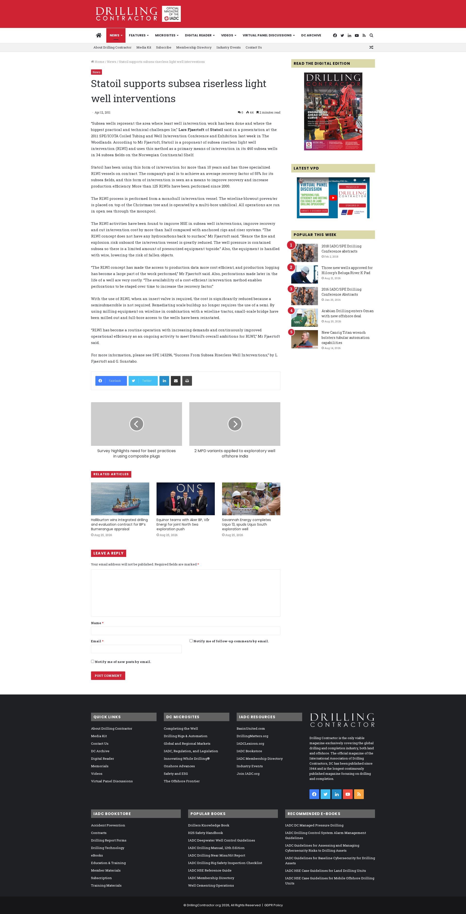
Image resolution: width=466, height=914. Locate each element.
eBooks (97, 855)
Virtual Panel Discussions (267, 35)
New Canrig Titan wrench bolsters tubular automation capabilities (346, 337)
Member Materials (106, 870)
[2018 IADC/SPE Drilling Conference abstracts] (304, 253)
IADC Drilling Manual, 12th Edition (216, 848)
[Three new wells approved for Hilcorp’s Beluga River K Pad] (304, 274)
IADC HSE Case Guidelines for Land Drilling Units (325, 870)
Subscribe (163, 47)
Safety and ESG (176, 773)
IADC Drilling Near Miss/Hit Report (216, 855)
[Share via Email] (176, 381)
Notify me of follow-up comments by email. (231, 641)
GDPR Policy (273, 905)
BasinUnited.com (251, 728)
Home (99, 61)
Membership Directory (194, 47)
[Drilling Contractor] (136, 14)
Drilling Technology (107, 848)
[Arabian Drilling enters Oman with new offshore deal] (304, 318)
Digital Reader (198, 35)
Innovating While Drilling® (187, 758)
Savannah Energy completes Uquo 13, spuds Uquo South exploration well (246, 524)
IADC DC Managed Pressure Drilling (314, 825)
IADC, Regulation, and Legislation (191, 751)
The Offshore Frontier (182, 781)
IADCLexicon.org (250, 743)
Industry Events (228, 47)
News (114, 35)
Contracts (99, 833)
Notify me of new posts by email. (123, 662)
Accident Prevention (108, 825)
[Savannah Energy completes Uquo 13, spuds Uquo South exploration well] (251, 498)
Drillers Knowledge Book (208, 825)
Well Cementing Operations (211, 885)
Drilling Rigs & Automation (186, 736)
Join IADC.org (248, 773)
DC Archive (311, 35)
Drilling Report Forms (108, 840)
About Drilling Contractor (112, 47)
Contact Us (254, 47)
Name (97, 623)
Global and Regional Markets (187, 743)
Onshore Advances (179, 766)
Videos (227, 35)
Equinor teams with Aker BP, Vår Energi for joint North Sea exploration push (183, 524)
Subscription (101, 878)
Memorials (99, 766)
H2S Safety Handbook (205, 833)
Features (137, 35)
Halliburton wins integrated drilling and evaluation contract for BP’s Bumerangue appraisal (119, 524)
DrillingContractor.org (204, 905)
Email (97, 641)
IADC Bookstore (249, 751)
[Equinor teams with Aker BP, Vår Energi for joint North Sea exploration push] (186, 498)
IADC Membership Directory (260, 758)
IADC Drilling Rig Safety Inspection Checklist (225, 863)
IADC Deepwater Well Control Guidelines (221, 840)
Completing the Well (181, 728)
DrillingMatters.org (252, 736)
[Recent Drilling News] (333, 149)
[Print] (187, 381)
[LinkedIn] (164, 381)
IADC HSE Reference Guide (210, 870)
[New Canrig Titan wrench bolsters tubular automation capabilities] (304, 339)
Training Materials (106, 885)
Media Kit (143, 47)
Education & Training (108, 863)
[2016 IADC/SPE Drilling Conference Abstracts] (304, 296)
